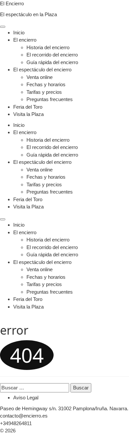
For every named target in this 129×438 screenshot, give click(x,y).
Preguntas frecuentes (49, 99)
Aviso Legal (25, 397)
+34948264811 (16, 423)
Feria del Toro (27, 107)
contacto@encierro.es (24, 416)
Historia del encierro (47, 47)
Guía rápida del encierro (52, 62)
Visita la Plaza (28, 114)
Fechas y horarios (45, 84)
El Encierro (12, 3)
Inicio (18, 32)
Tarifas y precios (44, 92)
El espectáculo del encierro (42, 69)
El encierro (24, 40)
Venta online (39, 77)
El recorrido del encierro (52, 54)
